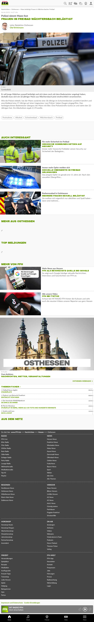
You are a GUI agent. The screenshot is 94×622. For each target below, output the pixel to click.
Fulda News (51, 463)
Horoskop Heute (7, 525)
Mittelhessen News (8, 494)
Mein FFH (91, 3)
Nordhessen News (7, 488)
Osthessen (15, 9)
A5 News (50, 500)
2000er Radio (6, 448)
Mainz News (51, 448)
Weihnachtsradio (7, 467)
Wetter (80, 3)
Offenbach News (53, 457)
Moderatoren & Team (54, 537)
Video (66, 620)
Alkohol (18, 118)
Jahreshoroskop (6, 537)
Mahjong (4, 586)
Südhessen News (7, 500)
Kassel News (51, 451)
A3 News (50, 497)
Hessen (41, 432)
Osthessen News (7, 491)
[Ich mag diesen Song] (80, 609)
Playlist (70, 3)
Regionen (5, 485)
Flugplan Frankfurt (53, 512)
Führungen (50, 574)
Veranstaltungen (7, 558)
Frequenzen (51, 568)
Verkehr (51, 485)
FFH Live (4, 439)
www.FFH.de (16, 432)
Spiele (3, 583)
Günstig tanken (52, 506)
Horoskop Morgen (7, 528)
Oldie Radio (5, 454)
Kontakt (50, 565)
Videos (49, 531)
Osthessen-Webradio (82, 381)
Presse (49, 577)
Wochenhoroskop (7, 531)
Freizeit (4, 555)
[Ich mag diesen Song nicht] (90, 609)
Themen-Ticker (10, 387)
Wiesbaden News (53, 445)
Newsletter (51, 561)
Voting (49, 549)
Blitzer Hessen (52, 491)
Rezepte (4, 565)
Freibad (59, 118)
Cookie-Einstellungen (32, 603)
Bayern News (51, 467)
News (49, 436)
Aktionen (50, 528)
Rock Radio (5, 451)
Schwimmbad (31, 118)
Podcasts (50, 540)
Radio (4, 436)
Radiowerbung (52, 580)
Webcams (50, 534)
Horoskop (6, 522)
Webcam (86, 3)
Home (9, 620)
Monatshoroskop (7, 534)
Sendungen (51, 525)
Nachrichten (5, 9)
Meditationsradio (7, 470)
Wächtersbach (46, 118)
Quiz (2, 592)
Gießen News (52, 460)
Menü (84, 620)
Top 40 (3, 473)
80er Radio (5, 442)
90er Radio (5, 445)
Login (49, 586)
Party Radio (5, 460)
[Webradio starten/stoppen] (85, 609)
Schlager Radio (6, 457)
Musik (28, 620)
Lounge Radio (6, 463)
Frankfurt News (52, 442)
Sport (49, 470)
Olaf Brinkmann (17, 28)
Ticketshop (5, 577)
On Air (50, 522)
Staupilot (75, 3)
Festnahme (7, 118)
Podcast (47, 620)
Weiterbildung (52, 583)
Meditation (5, 568)
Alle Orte (50, 476)
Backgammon (6, 589)
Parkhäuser (51, 509)
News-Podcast (52, 543)
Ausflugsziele (6, 571)
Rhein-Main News (7, 497)
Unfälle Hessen (52, 494)
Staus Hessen (51, 488)
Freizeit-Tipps (6, 574)
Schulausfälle (51, 515)
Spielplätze (5, 561)
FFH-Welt (51, 555)
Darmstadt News (53, 454)
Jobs (48, 571)
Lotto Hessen (6, 580)
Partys (3, 595)
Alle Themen (51, 479)
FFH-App (50, 558)
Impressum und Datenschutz (12, 603)
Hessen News (52, 439)
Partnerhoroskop (7, 540)
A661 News (51, 503)
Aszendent (5, 543)
